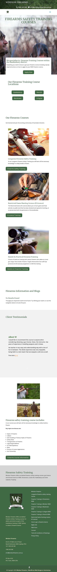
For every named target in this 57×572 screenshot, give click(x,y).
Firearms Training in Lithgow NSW (41, 511)
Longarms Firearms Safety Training (22, 159)
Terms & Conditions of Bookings (40, 533)
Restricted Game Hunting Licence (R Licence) (26, 203)
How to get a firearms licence (39, 522)
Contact (33, 530)
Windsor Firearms (36, 491)
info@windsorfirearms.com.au (14, 553)
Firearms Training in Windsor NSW (41, 504)
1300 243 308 (22, 7)
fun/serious (47, 570)
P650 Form (34, 527)
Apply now (34, 525)
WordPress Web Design (35, 570)
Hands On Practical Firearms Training (23, 257)
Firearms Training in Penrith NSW (40, 514)
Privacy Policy (35, 536)
